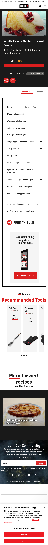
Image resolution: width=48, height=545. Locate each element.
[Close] (46, 2)
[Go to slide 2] (24, 355)
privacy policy (37, 481)
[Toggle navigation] (2, 6)
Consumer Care (9, 498)
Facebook (13, 475)
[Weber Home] (24, 6)
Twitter (24, 475)
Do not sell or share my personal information (24, 528)
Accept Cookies (24, 541)
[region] (24, 524)
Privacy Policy (34, 468)
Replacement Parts (11, 503)
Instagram (18, 475)
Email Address (6, 463)
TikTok (34, 475)
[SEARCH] (40, 6)
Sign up (41, 463)
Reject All (24, 534)
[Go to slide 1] (21, 355)
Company (6, 492)
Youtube (29, 475)
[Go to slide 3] (26, 355)
